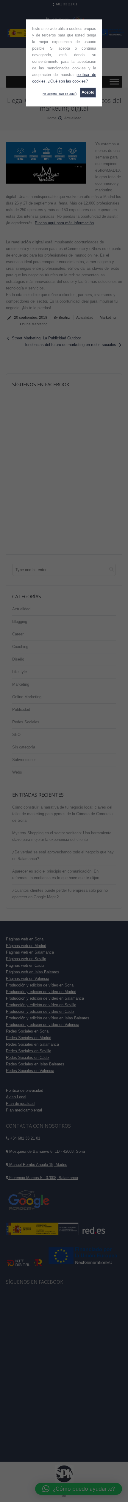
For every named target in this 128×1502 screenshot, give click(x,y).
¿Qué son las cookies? (68, 81)
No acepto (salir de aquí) (60, 93)
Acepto (88, 92)
